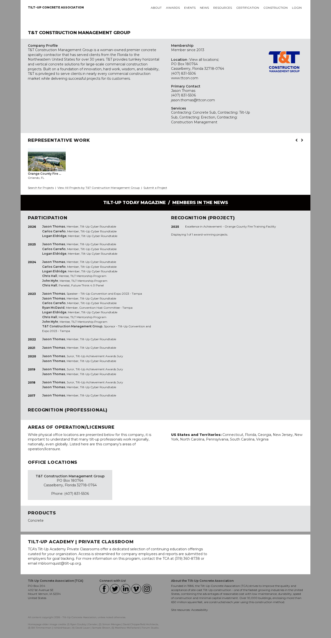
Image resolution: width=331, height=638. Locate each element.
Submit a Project (155, 187)
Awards (173, 7)
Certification (247, 7)
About (156, 7)
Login (297, 7)
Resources (222, 7)
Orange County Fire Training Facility (250, 226)
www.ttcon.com (184, 78)
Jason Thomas (183, 90)
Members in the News (200, 202)
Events (190, 7)
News (204, 7)
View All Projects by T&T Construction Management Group (99, 187)
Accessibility (199, 610)
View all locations (203, 59)
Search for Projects (41, 187)
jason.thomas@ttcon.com (193, 100)
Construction (275, 7)
